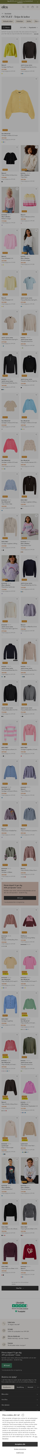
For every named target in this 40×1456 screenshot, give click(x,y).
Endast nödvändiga (20, 1449)
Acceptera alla (20, 1444)
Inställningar (20, 1452)
